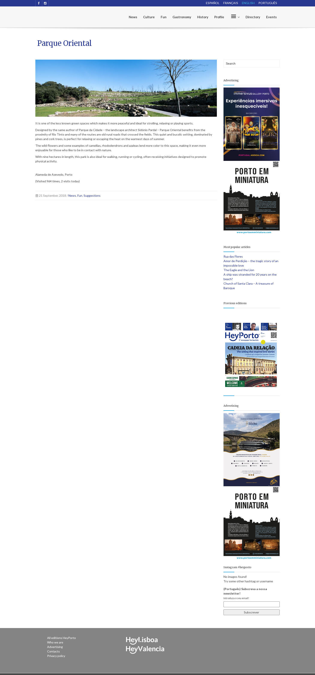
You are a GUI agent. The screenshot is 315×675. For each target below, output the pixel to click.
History (202, 17)
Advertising (55, 647)
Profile (219, 17)
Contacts (53, 651)
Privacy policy (56, 656)
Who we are (55, 642)
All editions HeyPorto (61, 638)
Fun (163, 17)
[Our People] (235, 16)
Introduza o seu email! (236, 598)
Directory (253, 17)
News (133, 17)
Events (271, 17)
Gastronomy (181, 17)
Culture (149, 17)
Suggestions (92, 195)
